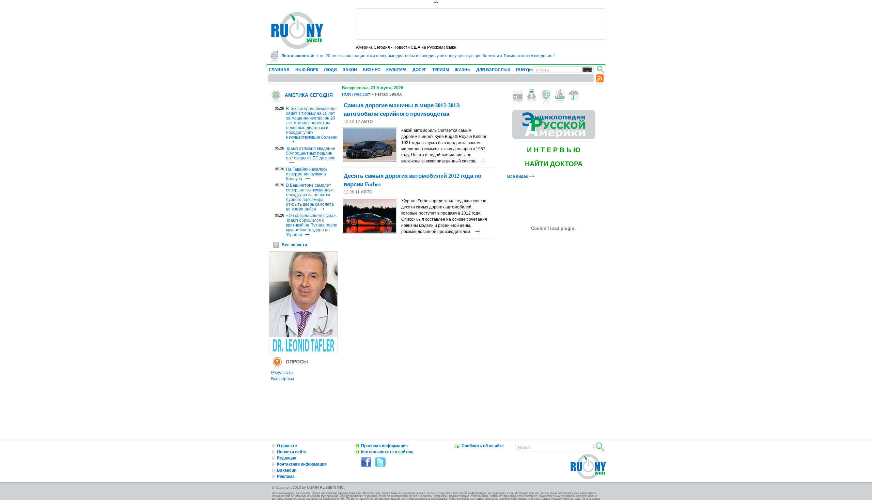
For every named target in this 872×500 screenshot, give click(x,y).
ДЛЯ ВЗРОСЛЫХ (493, 69)
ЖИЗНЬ (462, 69)
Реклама (286, 476)
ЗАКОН (350, 69)
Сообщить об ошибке (483, 445)
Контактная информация (302, 464)
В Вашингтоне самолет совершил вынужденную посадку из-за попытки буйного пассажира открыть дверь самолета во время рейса (310, 197)
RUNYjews (526, 69)
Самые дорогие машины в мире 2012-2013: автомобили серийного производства (402, 109)
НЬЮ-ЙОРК (306, 69)
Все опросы (282, 378)
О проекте (287, 445)
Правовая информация (384, 445)
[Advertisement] (481, 24)
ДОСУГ (419, 69)
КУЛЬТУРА (396, 69)
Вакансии (286, 470)
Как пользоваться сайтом (387, 452)
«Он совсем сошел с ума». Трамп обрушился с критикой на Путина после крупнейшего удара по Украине (311, 225)
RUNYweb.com (356, 94)
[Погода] (574, 95)
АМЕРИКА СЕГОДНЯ (309, 95)
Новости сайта (292, 452)
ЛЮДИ (330, 69)
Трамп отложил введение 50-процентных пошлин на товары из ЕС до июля (311, 153)
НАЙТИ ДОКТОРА (553, 164)
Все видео (518, 176)
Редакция (286, 458)
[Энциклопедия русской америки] (553, 138)
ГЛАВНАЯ (279, 69)
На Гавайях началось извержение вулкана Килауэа (306, 174)
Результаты (282, 372)
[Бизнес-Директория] (532, 95)
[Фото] (518, 95)
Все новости (294, 245)
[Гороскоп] (560, 95)
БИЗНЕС (371, 69)
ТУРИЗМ (440, 69)
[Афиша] (546, 95)
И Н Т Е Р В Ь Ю (553, 150)
